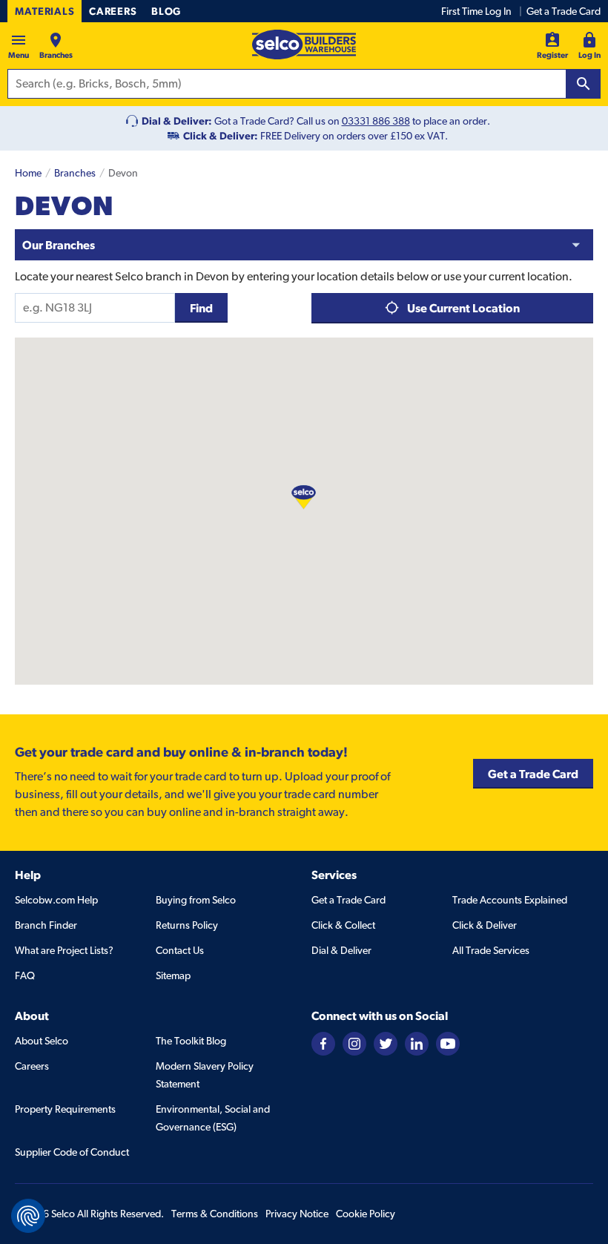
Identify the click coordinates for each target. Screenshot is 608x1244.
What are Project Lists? (64, 950)
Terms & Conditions (214, 1214)
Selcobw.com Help (56, 900)
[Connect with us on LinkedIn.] (417, 1042)
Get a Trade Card (563, 11)
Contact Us (180, 950)
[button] (304, 496)
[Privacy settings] (28, 1216)
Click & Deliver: (220, 136)
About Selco (41, 1041)
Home (28, 173)
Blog (166, 11)
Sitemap (173, 975)
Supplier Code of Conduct (72, 1152)
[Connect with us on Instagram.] (354, 1042)
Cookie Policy (365, 1214)
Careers (112, 11)
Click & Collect (343, 925)
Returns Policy (187, 925)
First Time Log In (476, 11)
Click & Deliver (484, 925)
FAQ (25, 975)
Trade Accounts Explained (509, 900)
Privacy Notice (296, 1214)
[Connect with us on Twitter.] (385, 1042)
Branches (75, 173)
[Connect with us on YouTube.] (448, 1042)
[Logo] (304, 44)
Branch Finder (46, 925)
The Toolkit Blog (191, 1041)
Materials (44, 11)
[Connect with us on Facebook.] (323, 1042)
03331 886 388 (376, 121)
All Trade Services (490, 950)
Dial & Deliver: (177, 121)
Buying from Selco (196, 900)
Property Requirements (65, 1109)
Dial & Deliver (341, 950)
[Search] (583, 84)
